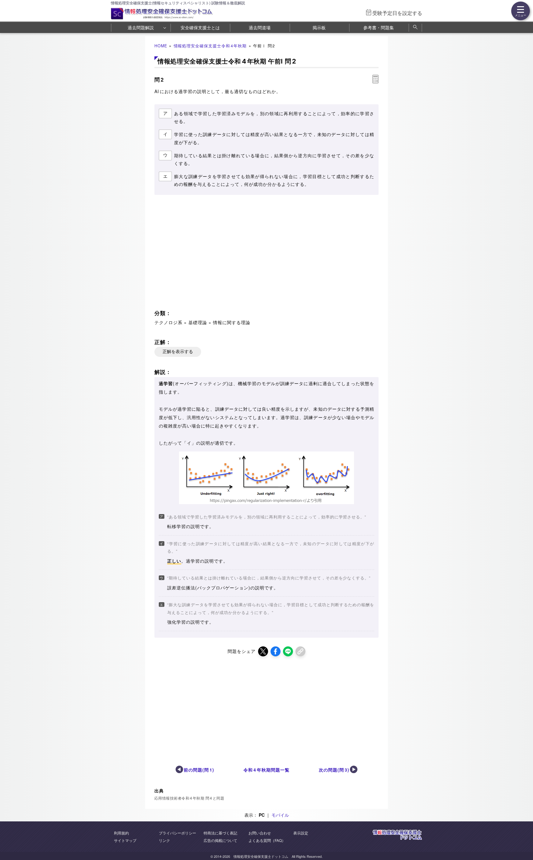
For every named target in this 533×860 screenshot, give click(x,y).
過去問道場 (260, 27)
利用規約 (121, 832)
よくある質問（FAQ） (266, 840)
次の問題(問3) (334, 770)
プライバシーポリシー (177, 832)
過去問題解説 (141, 27)
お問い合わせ (259, 832)
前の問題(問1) (199, 770)
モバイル (280, 815)
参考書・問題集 (378, 27)
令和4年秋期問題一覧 (266, 770)
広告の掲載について (220, 840)
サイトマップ (125, 840)
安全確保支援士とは (200, 27)
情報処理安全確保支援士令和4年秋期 (210, 46)
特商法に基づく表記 (220, 832)
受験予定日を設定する (397, 13)
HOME (160, 46)
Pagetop (521, 837)
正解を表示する (178, 351)
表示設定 (300, 832)
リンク (164, 840)
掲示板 (319, 27)
